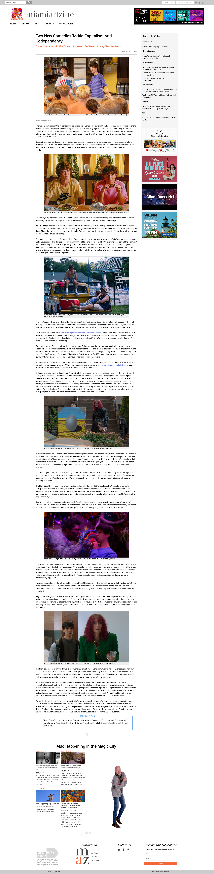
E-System (48, 872)
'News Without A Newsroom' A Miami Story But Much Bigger (158, 74)
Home (13, 23)
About (25, 23)
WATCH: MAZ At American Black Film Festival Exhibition (158, 119)
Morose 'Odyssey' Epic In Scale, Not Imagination (155, 79)
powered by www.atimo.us (160, 872)
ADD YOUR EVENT (185, 3)
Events (50, 23)
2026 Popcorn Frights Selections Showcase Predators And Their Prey (158, 68)
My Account (66, 23)
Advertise (94, 856)
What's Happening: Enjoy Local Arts (155, 47)
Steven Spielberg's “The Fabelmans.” (113, 365)
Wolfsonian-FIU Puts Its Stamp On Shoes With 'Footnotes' (159, 96)
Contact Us (95, 849)
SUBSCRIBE (168, 3)
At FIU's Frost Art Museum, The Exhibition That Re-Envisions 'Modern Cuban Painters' (159, 90)
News (38, 23)
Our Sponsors (95, 860)
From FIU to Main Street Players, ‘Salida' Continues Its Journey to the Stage (157, 107)
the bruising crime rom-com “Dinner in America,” (81, 332)
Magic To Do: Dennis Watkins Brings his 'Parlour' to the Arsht (156, 57)
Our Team (94, 853)
